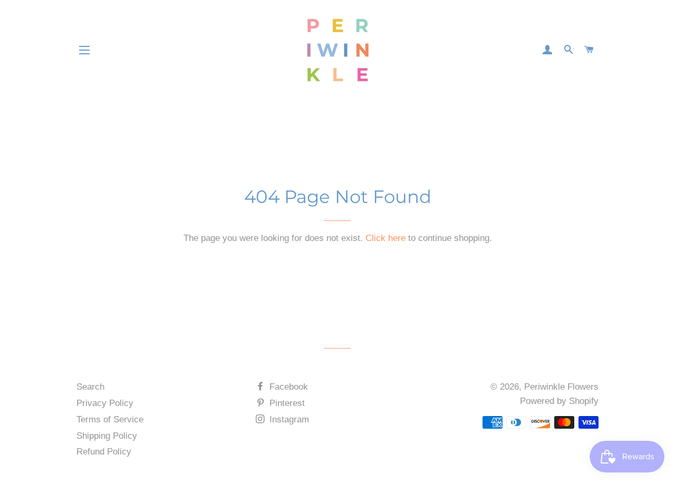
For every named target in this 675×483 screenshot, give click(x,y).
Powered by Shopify (559, 401)
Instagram (288, 419)
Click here (385, 238)
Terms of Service (109, 419)
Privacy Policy (104, 403)
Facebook (287, 387)
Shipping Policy (106, 436)
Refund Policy (103, 452)
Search (90, 387)
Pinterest (286, 403)
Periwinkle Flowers (561, 387)
